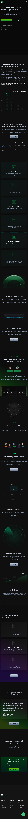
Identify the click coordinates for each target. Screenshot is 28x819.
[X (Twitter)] (6, 794)
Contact (20, 807)
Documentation (21, 802)
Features (3, 802)
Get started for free (6, 20)
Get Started (14, 676)
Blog (2, 809)
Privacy (11, 807)
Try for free (13, 136)
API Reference (21, 805)
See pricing (16, 20)
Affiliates (11, 805)
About (11, 802)
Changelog (3, 807)
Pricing (2, 805)
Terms (11, 809)
